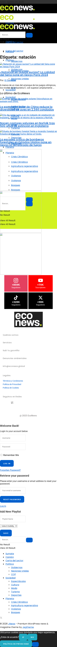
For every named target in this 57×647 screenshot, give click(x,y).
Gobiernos (16, 61)
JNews (11, 623)
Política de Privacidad (12, 384)
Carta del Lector (14, 42)
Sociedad (10, 89)
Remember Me (11, 455)
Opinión (10, 557)
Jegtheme (28, 627)
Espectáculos (18, 581)
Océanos (16, 609)
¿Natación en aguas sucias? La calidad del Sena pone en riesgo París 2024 (27, 73)
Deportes (16, 595)
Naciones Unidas (20, 78)
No (32, 637)
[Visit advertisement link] (21, 189)
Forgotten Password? (10, 470)
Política (10, 60)
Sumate (10, 553)
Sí (23, 637)
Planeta (10, 147)
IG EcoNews (10, 80)
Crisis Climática (19, 602)
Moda (14, 588)
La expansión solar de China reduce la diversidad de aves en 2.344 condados (27, 108)
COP (13, 574)
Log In (3, 506)
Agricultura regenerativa (24, 605)
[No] (35, 644)
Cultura (15, 584)
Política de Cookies (11, 388)
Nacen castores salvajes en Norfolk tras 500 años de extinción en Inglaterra (27, 124)
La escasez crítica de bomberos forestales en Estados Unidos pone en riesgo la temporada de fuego (25, 142)
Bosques (15, 612)
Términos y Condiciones (13, 381)
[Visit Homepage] (17, 11)
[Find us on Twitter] (1, 618)
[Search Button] (29, 35)
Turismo (15, 591)
